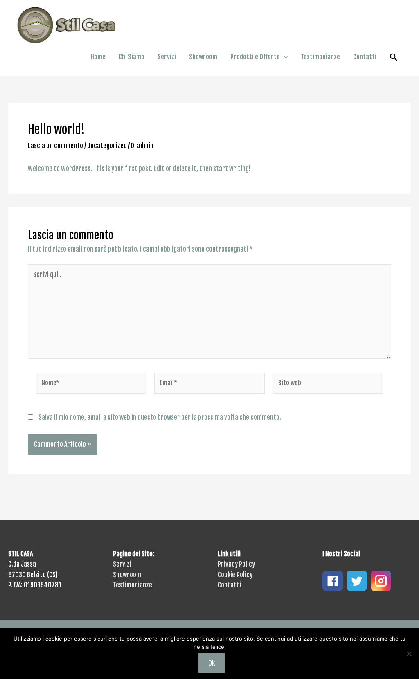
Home (98, 57)
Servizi (167, 57)
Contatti (364, 57)
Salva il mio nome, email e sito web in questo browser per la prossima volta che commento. (159, 417)
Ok (211, 663)
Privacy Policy (236, 564)
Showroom (203, 57)
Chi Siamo (131, 57)
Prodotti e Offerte (255, 57)
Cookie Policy (235, 575)
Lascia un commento (55, 146)
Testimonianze (320, 57)
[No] (409, 654)
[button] (284, 57)
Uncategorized (107, 146)
